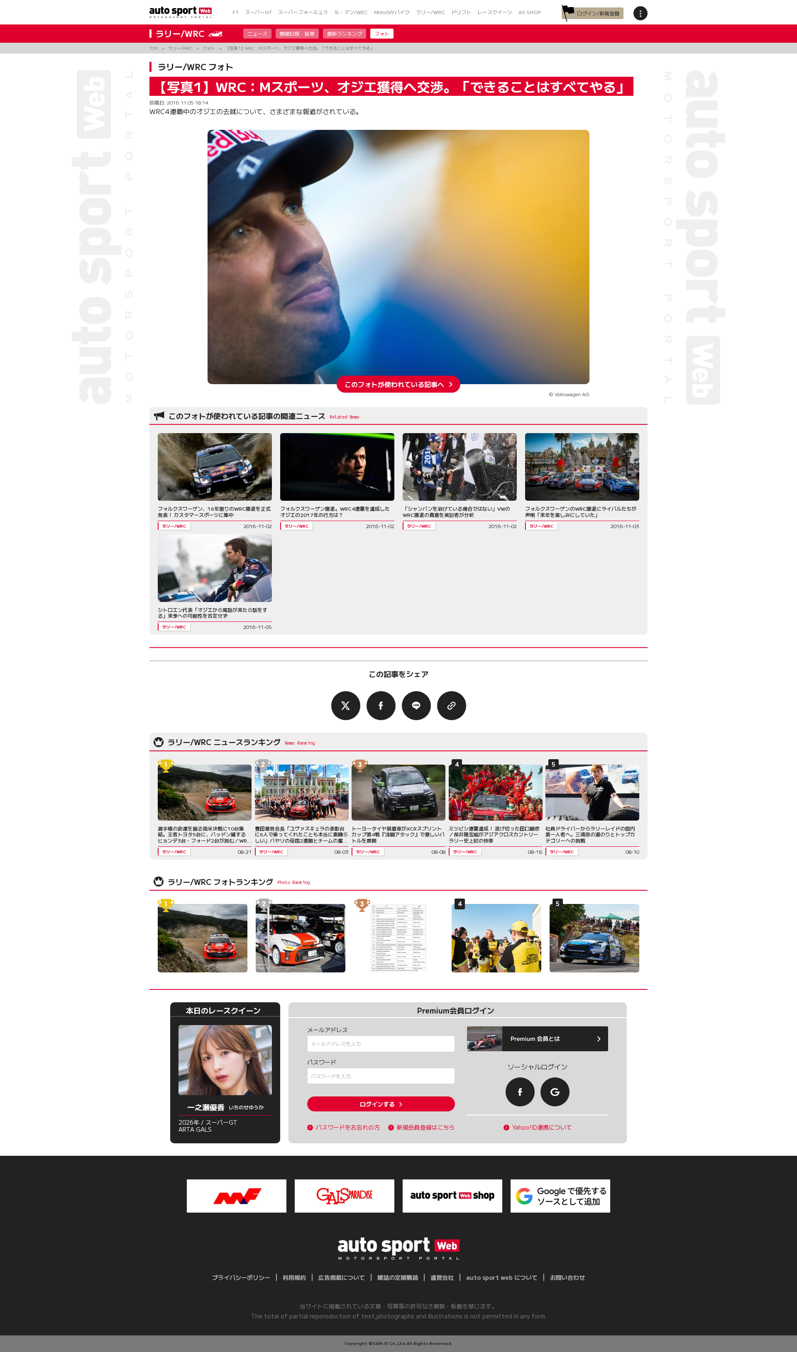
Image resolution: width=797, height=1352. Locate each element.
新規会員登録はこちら (426, 1127)
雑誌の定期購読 (397, 1277)
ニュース (257, 33)
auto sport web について (502, 1277)
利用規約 (294, 1277)
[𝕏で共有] (345, 705)
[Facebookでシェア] (381, 705)
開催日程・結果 (297, 33)
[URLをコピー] (451, 705)
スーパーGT (258, 11)
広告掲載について (341, 1277)
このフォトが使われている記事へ (394, 384)
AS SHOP (529, 11)
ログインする (377, 1104)
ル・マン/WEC (351, 11)
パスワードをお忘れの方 (348, 1127)
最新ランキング (344, 33)
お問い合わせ (567, 1277)
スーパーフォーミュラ (303, 11)
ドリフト (461, 11)
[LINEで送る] (416, 705)
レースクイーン (494, 11)
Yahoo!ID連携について (542, 1127)
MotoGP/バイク (392, 11)
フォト (381, 33)
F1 (235, 11)
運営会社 (442, 1277)
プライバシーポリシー (241, 1277)
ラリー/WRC (430, 11)
